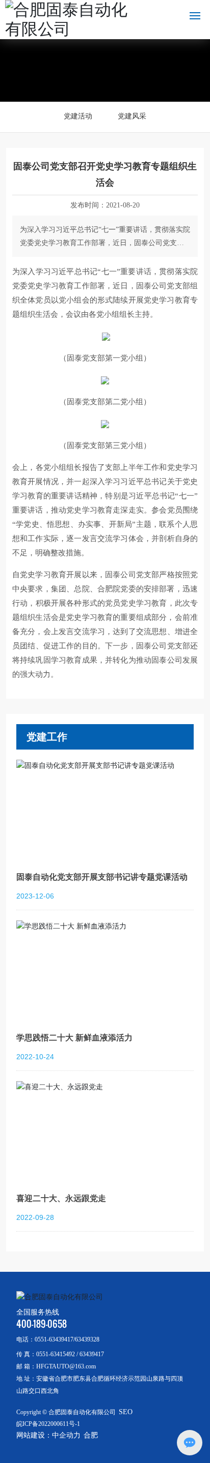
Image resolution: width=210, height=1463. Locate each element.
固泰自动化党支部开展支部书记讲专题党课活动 (102, 877)
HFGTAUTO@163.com (66, 1366)
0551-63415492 (55, 1354)
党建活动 (78, 116)
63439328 (87, 1339)
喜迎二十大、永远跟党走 (61, 1198)
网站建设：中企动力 (48, 1435)
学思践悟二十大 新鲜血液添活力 (74, 1037)
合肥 (91, 1435)
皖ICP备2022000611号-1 (48, 1423)
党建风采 (132, 116)
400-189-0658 (41, 1324)
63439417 (92, 1354)
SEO (126, 1412)
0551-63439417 (54, 1339)
